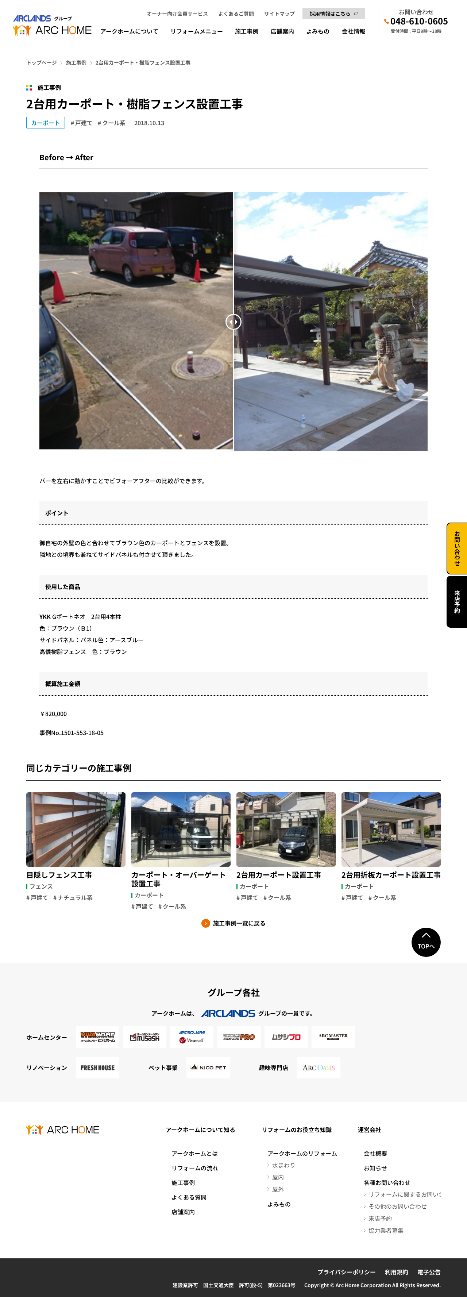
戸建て (84, 123)
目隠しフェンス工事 (59, 874)
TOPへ (426, 946)
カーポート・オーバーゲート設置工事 (178, 879)
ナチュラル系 (75, 897)
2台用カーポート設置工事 (278, 874)
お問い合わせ (457, 548)
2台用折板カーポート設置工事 (391, 874)
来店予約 (457, 601)
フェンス (41, 886)
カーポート (45, 122)
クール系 (114, 123)
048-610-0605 (419, 20)
